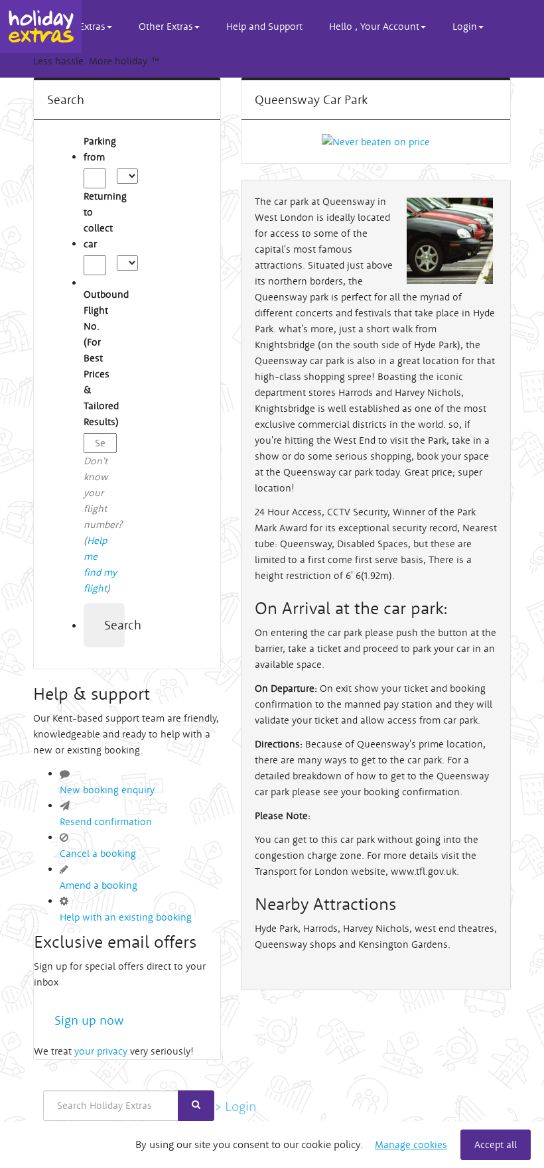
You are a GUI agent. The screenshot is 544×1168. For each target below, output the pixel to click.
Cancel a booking (98, 853)
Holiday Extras (41, 26)
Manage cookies (411, 1144)
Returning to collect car (100, 220)
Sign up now (89, 1020)
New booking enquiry (107, 789)
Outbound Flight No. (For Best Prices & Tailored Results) (100, 358)
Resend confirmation (106, 821)
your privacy (100, 1051)
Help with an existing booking (126, 917)
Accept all (495, 1144)
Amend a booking (98, 885)
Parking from (100, 149)
